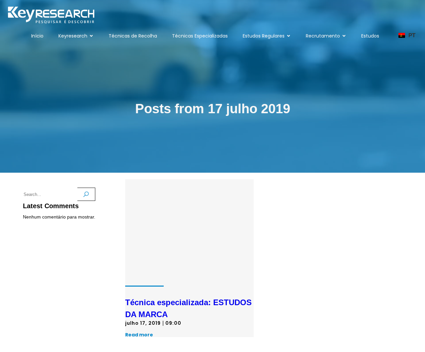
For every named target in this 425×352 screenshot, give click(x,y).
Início (37, 36)
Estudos (370, 36)
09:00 (173, 323)
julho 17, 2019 (143, 323)
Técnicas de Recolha (133, 36)
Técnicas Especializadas (200, 36)
